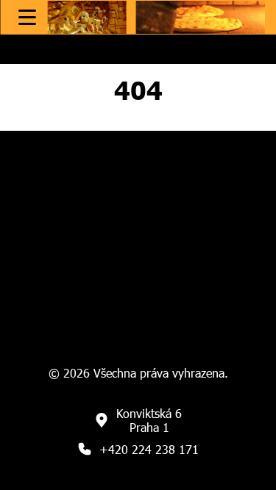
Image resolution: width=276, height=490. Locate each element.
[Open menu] (27, 17)
